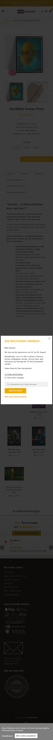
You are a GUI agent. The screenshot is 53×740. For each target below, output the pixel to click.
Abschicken (15, 391)
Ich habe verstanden (14, 374)
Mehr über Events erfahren (16, 396)
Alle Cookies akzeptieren (26, 736)
